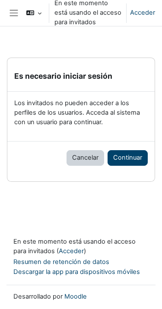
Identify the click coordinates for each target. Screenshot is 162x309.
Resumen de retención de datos (61, 262)
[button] (34, 13)
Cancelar (85, 157)
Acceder (142, 12)
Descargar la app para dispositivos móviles (76, 272)
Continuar (127, 157)
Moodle (75, 296)
